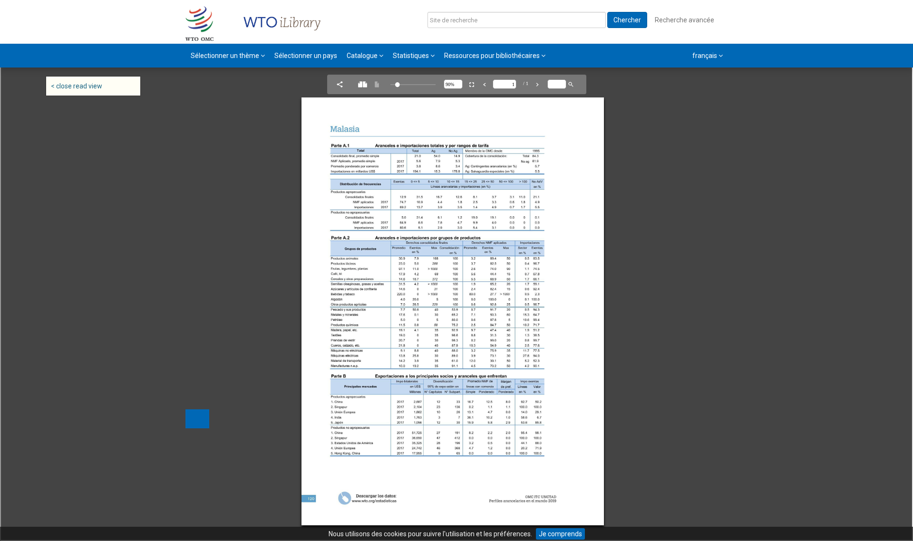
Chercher (627, 20)
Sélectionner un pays (305, 55)
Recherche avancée (684, 20)
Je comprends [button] (560, 534)
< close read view (76, 86)
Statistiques (411, 55)
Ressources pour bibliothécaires (492, 55)
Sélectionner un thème (226, 55)
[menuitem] (228, 56)
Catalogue (363, 55)
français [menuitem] (705, 55)
